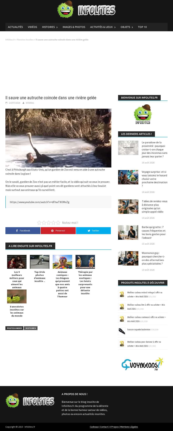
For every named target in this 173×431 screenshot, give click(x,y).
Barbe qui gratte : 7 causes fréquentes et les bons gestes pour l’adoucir (154, 232)
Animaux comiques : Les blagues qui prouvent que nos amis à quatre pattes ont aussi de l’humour (62, 284)
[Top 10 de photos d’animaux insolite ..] (39, 261)
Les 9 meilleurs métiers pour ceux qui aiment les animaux (16, 279)
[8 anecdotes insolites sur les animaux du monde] (17, 296)
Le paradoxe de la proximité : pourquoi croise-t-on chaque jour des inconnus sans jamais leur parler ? (154, 149)
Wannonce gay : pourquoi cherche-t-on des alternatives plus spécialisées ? (153, 258)
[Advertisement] (86, 68)
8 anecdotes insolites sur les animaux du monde (17, 311)
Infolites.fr (10, 39)
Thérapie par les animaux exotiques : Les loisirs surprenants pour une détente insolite (85, 282)
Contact (104, 426)
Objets (125, 27)
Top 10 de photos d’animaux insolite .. (39, 276)
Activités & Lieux (101, 27)
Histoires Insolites (25, 39)
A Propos (114, 426)
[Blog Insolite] (86, 9)
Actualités (15, 27)
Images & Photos (74, 27)
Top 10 (142, 27)
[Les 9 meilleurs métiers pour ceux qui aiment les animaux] (17, 261)
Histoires (48, 27)
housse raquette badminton (138, 329)
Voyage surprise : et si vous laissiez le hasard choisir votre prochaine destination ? (154, 178)
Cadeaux (94, 426)
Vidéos (32, 27)
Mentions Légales (129, 426)
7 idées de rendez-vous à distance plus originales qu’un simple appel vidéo (154, 206)
